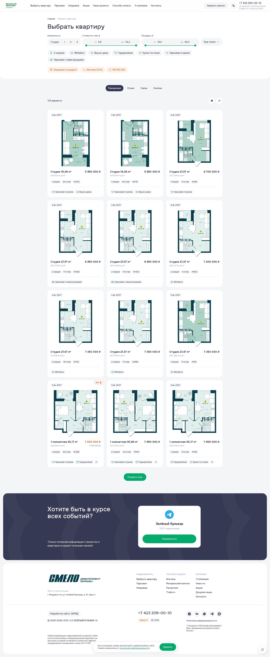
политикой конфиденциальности (135, 648)
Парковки (60, 5)
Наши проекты (101, 5)
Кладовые (73, 5)
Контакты (156, 5)
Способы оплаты (121, 5)
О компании (141, 5)
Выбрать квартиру (40, 5)
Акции (86, 5)
